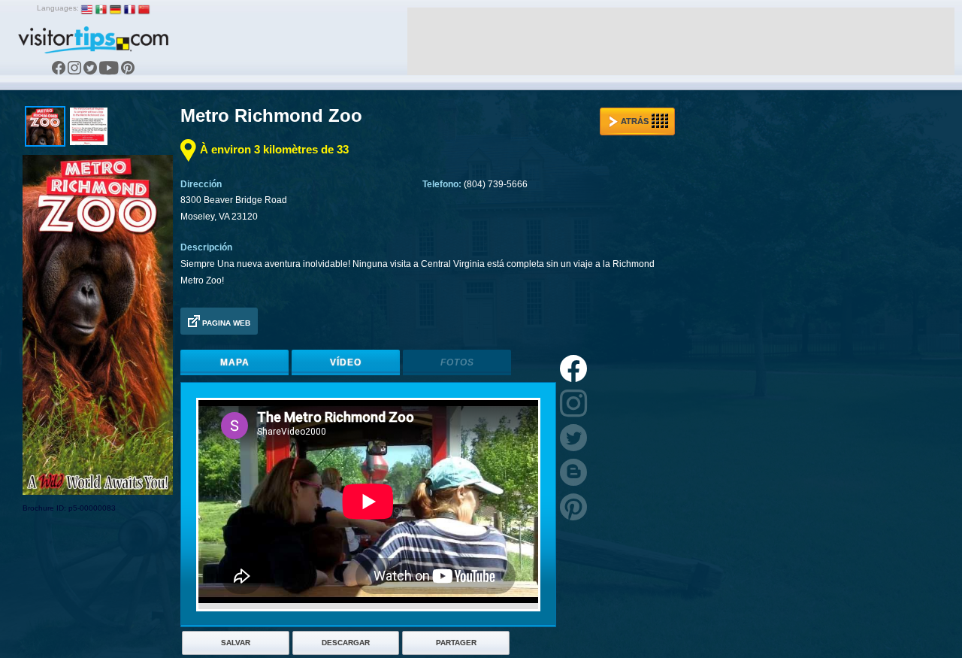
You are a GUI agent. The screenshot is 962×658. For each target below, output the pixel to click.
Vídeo (346, 362)
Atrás (635, 121)
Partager (456, 642)
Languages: (58, 8)
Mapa (235, 362)
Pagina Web (225, 323)
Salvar (235, 642)
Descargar (346, 642)
